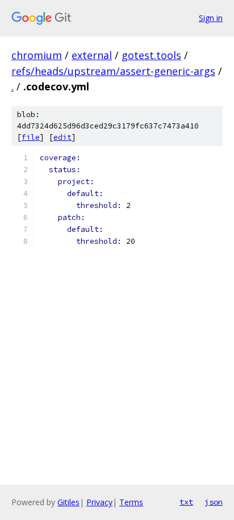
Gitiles (68, 502)
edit (62, 137)
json (213, 502)
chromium (36, 55)
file (31, 137)
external (92, 55)
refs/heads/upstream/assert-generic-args (113, 71)
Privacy (99, 502)
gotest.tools (151, 55)
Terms (131, 502)
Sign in (211, 18)
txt (186, 502)
